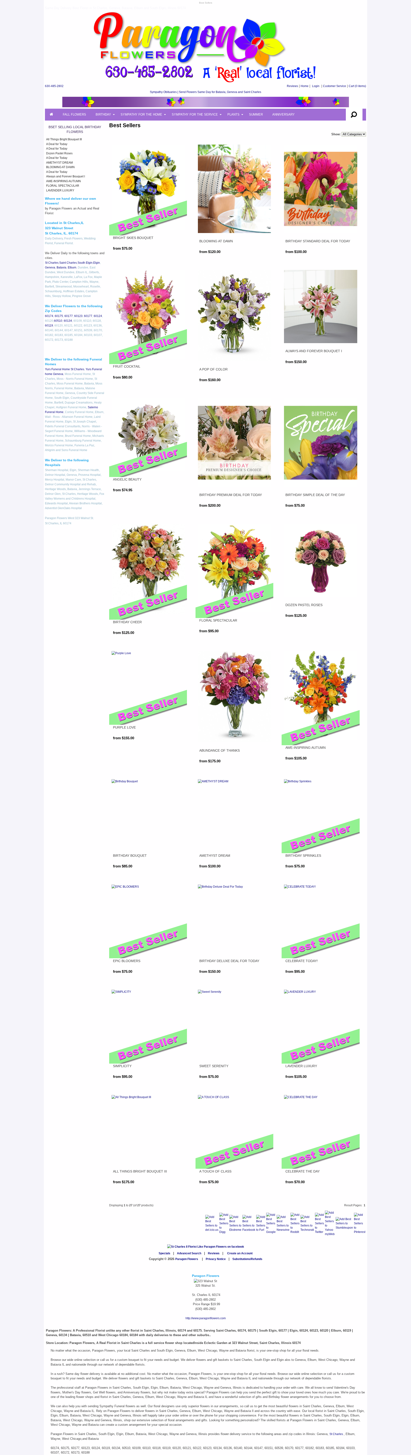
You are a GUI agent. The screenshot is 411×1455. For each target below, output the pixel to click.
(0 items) (357, 86)
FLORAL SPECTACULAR (62, 185)
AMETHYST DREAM (59, 162)
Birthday (103, 114)
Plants (233, 114)
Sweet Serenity (213, 1066)
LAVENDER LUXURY (60, 190)
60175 (59, 316)
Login (315, 86)
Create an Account (240, 1253)
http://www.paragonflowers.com (206, 1318)
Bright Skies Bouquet (133, 238)
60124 (98, 316)
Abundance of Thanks (219, 750)
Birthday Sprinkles (303, 855)
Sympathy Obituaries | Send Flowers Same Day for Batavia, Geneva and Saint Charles (205, 92)
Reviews (292, 86)
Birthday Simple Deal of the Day (315, 495)
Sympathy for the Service (195, 114)
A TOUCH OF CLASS (215, 1171)
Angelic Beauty (127, 479)
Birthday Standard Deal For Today (317, 241)
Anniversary (283, 114)
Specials (164, 1253)
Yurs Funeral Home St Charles (64, 369)
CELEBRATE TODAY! (301, 961)
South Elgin (85, 262)
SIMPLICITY (122, 1066)
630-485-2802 (54, 86)
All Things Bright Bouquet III (64, 139)
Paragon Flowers (186, 1259)
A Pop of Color (213, 369)
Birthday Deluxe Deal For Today (229, 961)
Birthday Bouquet (130, 855)
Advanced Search (189, 1253)
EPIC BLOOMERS (126, 961)
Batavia (61, 267)
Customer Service (334, 86)
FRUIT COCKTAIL (126, 366)
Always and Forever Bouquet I (65, 176)
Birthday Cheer (127, 622)
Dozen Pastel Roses (59, 153)
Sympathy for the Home (141, 114)
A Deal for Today (56, 144)
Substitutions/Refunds (247, 1259)
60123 (78, 316)
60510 (58, 320)
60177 (68, 316)
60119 (49, 325)
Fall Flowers (74, 114)
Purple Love (124, 727)
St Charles (52, 262)
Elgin (96, 262)
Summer (256, 114)
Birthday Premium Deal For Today (230, 495)
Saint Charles (68, 262)
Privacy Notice (216, 1259)
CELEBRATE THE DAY (302, 1171)
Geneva (50, 267)
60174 (49, 316)
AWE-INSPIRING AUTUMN (63, 181)
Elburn (72, 267)
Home (304, 86)
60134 (68, 320)
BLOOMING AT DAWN (60, 167)
